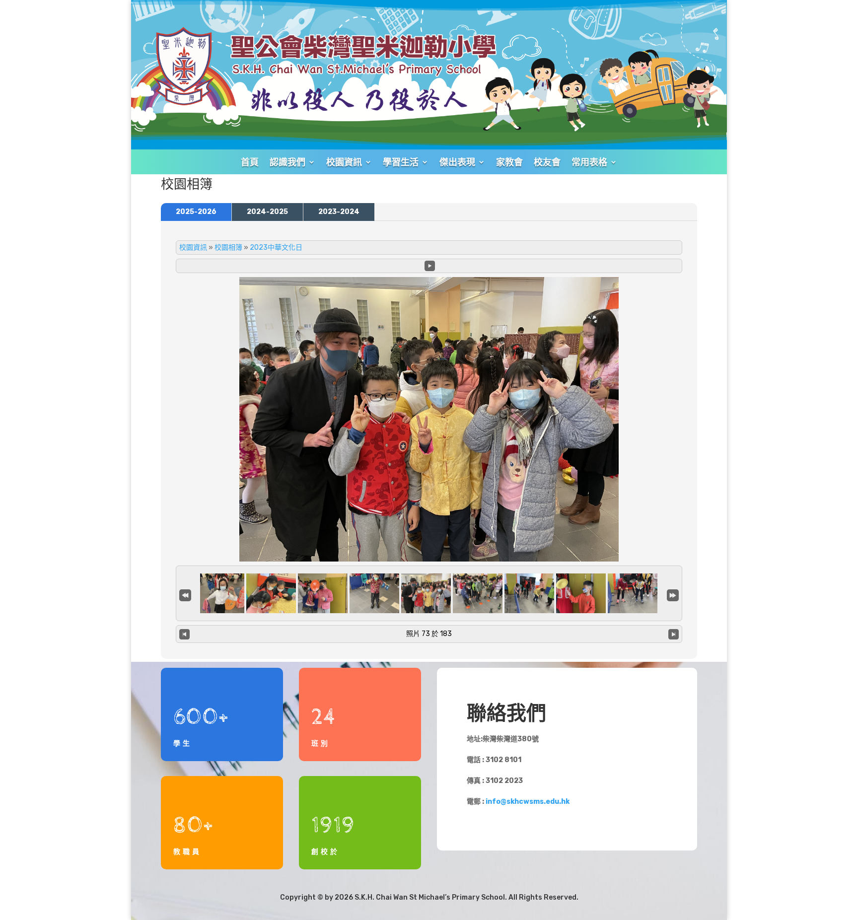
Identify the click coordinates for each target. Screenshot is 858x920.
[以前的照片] (184, 634)
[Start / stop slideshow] (430, 266)
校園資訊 (193, 247)
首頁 (250, 162)
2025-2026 (196, 212)
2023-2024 (338, 212)
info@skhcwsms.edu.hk (528, 801)
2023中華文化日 (276, 247)
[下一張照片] (673, 634)
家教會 (509, 162)
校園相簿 (228, 247)
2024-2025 (267, 212)
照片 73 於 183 (429, 634)
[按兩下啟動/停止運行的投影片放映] (426, 593)
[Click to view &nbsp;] (219, 593)
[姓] (673, 594)
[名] (185, 594)
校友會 (547, 162)
